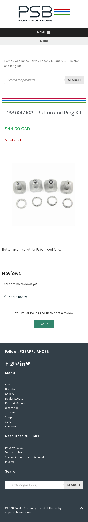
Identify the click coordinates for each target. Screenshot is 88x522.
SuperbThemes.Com (18, 512)
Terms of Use (13, 452)
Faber (44, 61)
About (9, 384)
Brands (10, 389)
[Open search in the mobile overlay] (44, 80)
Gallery (9, 394)
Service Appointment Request (24, 457)
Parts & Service (15, 403)
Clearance (11, 408)
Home (8, 61)
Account (10, 426)
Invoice (9, 462)
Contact (10, 412)
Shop (8, 417)
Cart (8, 422)
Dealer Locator (15, 398)
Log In (44, 324)
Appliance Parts (26, 61)
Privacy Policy (14, 448)
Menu (44, 41)
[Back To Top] (81, 508)
